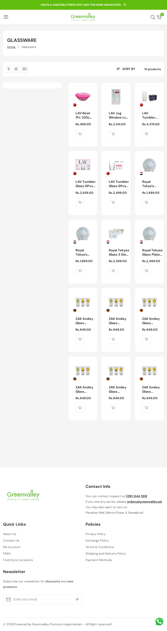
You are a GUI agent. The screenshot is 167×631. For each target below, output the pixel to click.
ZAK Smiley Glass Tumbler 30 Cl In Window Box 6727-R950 (84, 321)
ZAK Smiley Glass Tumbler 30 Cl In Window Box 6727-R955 (151, 389)
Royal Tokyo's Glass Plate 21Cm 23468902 (151, 184)
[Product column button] (8, 69)
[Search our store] (154, 17)
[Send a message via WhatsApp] (159, 621)
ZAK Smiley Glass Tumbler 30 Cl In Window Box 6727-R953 (84, 389)
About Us (9, 534)
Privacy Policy (95, 534)
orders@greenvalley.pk (144, 502)
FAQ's (7, 553)
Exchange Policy (97, 540)
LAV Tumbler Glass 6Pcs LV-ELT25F (86, 184)
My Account (12, 547)
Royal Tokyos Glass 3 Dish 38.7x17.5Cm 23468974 (119, 252)
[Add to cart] (80, 134)
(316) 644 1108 (136, 496)
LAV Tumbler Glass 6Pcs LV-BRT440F (152, 115)
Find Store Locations (18, 560)
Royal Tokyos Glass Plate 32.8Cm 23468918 (152, 252)
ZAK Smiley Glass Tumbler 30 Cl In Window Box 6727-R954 (117, 389)
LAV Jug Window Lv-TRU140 (118, 115)
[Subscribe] (76, 599)
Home (11, 47)
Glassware (29, 47)
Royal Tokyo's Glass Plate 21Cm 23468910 (84, 252)
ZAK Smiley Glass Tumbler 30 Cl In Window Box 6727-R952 (151, 321)
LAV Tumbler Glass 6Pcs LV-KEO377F (119, 184)
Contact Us (11, 540)
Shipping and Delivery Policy (106, 553)
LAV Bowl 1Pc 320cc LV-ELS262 (84, 115)
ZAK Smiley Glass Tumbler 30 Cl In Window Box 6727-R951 (117, 321)
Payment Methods (99, 560)
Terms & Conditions (100, 547)
